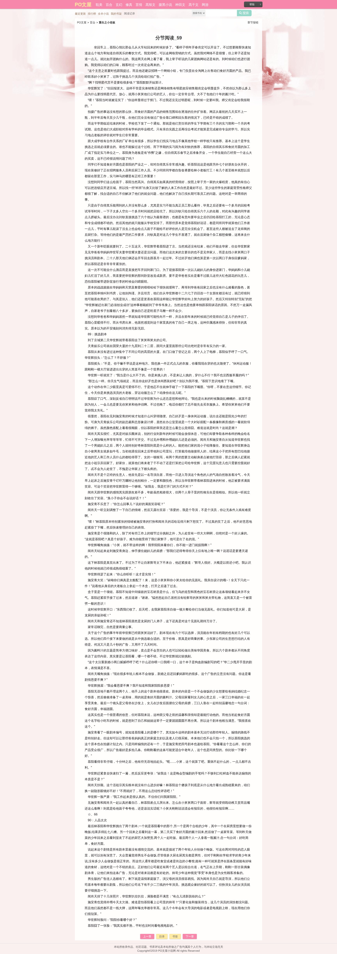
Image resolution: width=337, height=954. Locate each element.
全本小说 (103, 13)
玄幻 (119, 4)
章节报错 (252, 22)
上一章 (147, 936)
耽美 (99, 4)
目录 (162, 936)
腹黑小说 (165, 4)
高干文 (194, 4)
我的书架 (116, 13)
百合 (109, 4)
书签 (175, 936)
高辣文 (150, 4)
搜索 (244, 13)
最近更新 (80, 13)
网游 (205, 4)
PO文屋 (81, 22)
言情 (139, 4)
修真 (129, 4)
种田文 (180, 4)
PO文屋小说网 (167, 950)
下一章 (190, 936)
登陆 (252, 4)
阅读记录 (129, 13)
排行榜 (92, 13)
